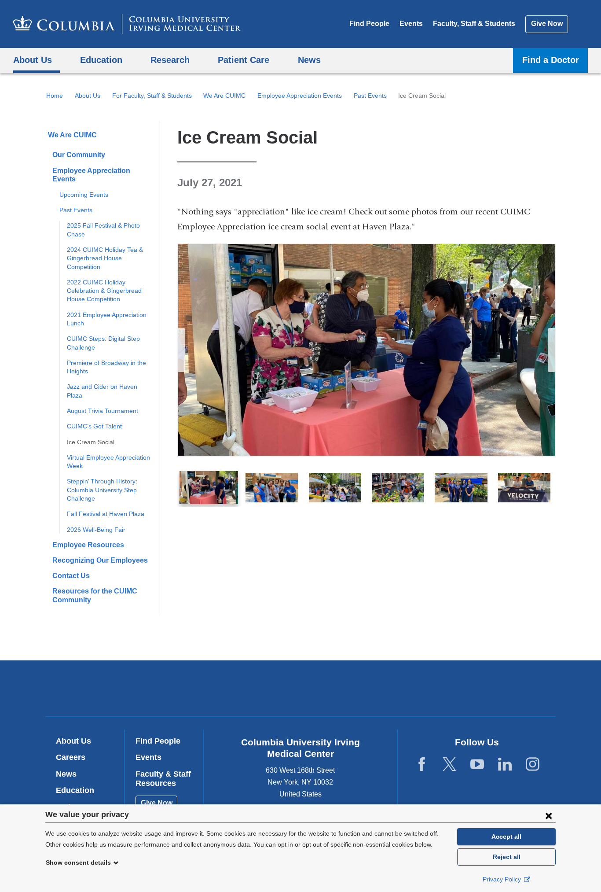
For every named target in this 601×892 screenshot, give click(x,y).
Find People (369, 23)
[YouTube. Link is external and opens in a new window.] (477, 764)
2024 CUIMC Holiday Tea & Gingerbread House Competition (105, 258)
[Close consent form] (549, 815)
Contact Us (71, 575)
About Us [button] (32, 60)
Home (54, 95)
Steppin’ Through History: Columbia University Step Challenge (102, 490)
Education (75, 790)
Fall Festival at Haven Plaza (105, 513)
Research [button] (170, 60)
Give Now (547, 23)
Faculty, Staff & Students (474, 23)
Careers (70, 757)
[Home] (127, 24)
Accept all (506, 836)
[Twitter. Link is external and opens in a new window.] (449, 764)
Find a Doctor (550, 60)
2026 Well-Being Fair (96, 529)
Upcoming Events (83, 194)
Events (411, 23)
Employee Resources (88, 545)
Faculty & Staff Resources (163, 779)
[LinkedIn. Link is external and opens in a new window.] (505, 764)
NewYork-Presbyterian (364, 690)
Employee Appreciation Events (299, 95)
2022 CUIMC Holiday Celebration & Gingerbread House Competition (104, 291)
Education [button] (101, 60)
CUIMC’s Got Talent (94, 426)
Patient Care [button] (243, 60)
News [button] (309, 60)
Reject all (506, 856)
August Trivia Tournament (102, 410)
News (66, 774)
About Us (87, 95)
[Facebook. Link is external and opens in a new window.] (421, 764)
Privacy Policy (503, 879)
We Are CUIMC (224, 95)
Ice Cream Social (90, 442)
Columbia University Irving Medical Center (244, 688)
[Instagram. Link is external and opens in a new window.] (532, 764)
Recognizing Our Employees (100, 560)
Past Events (370, 95)
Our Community (78, 154)
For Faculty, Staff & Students (152, 95)
